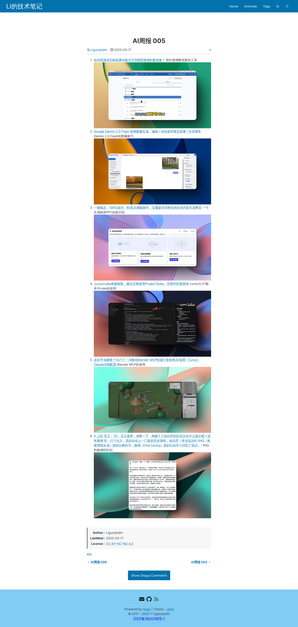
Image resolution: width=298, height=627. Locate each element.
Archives (250, 6)
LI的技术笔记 (24, 6)
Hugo (147, 609)
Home (233, 6)
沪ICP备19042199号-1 (149, 618)
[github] (149, 600)
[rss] (287, 6)
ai (210, 49)
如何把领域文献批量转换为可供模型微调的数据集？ (129, 60)
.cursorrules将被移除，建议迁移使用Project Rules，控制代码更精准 (141, 284)
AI (90, 554)
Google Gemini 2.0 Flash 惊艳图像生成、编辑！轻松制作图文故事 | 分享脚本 (147, 131)
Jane (170, 609)
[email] (142, 600)
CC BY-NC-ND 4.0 (119, 544)
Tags (266, 6)
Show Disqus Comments (149, 575)
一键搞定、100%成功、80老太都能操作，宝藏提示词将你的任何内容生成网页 (148, 207)
